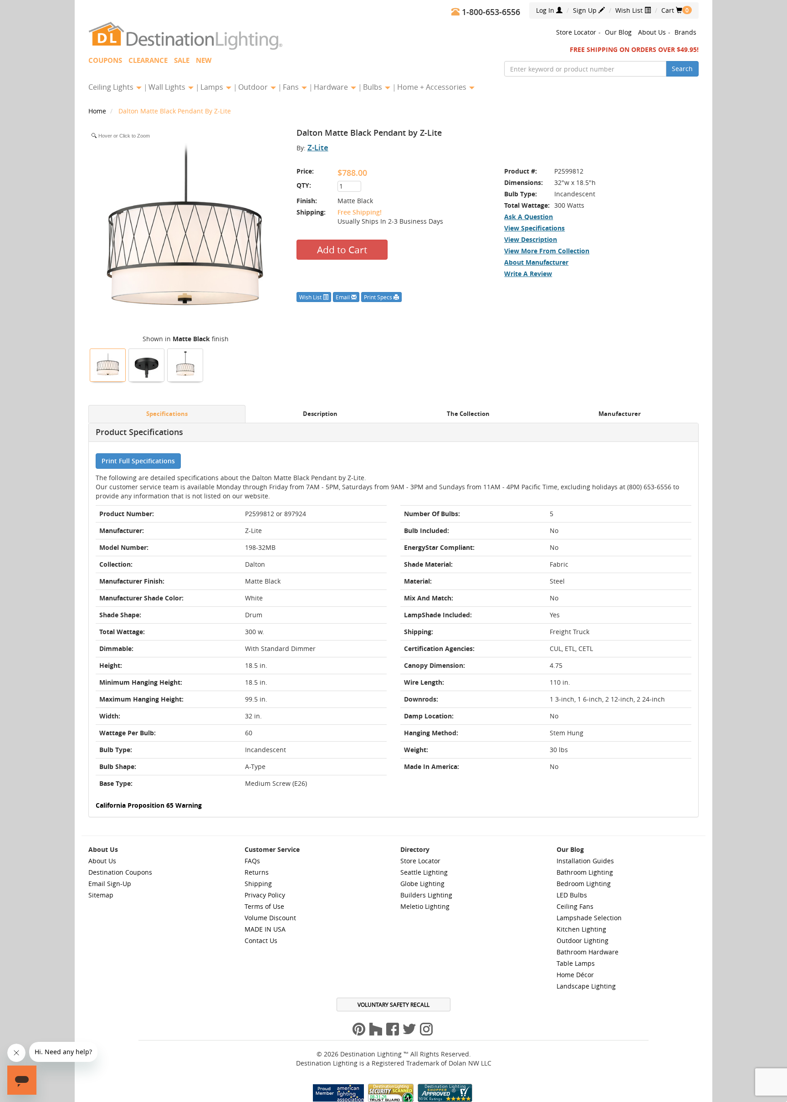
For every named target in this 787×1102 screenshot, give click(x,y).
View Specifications (534, 228)
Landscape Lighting (586, 986)
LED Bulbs (572, 895)
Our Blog (618, 32)
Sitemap (100, 895)
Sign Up (585, 10)
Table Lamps (576, 963)
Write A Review (528, 273)
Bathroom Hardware (587, 952)
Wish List (629, 10)
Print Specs (379, 297)
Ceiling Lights (111, 87)
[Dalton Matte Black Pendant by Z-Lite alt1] (185, 364)
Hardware (332, 87)
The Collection (468, 414)
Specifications (167, 414)
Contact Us (261, 940)
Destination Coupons (120, 872)
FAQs (252, 860)
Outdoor (254, 87)
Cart (671, 10)
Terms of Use (264, 906)
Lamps (212, 87)
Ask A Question (528, 216)
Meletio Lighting (425, 906)
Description (320, 414)
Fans (292, 87)
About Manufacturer (536, 262)
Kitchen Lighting (581, 929)
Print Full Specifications (138, 460)
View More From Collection (546, 250)
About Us (652, 32)
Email (343, 297)
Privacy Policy (265, 895)
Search (682, 68)
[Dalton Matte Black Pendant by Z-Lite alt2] (146, 364)
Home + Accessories (432, 87)
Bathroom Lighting (585, 872)
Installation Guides (585, 860)
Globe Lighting (422, 883)
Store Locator (576, 32)
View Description (530, 239)
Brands (685, 32)
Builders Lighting (426, 895)
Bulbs (373, 87)
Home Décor (575, 974)
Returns (257, 872)
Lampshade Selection (589, 917)
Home (98, 111)
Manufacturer (619, 414)
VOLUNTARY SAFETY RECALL (393, 1004)
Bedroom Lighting (584, 883)
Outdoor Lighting (582, 940)
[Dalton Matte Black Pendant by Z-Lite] (108, 364)
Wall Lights (167, 87)
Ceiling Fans (575, 906)
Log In (546, 10)
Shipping (258, 883)
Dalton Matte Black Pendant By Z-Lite (174, 111)
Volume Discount (270, 917)
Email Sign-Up (109, 883)
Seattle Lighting (424, 872)
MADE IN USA (265, 929)
